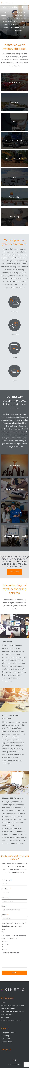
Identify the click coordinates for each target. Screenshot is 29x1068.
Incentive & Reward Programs (12, 1011)
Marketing (5, 1017)
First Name (6, 880)
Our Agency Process (8, 1033)
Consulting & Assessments (11, 1020)
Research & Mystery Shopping (12, 1005)
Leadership (5, 1036)
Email (4, 906)
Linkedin (16, 1060)
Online (5, 947)
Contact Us (6, 1050)
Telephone (6, 944)
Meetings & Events (8, 1008)
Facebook (13, 1060)
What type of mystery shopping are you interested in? (14, 937)
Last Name (6, 889)
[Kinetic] (7, 2)
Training (4, 1002)
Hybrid (5, 949)
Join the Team (6, 1042)
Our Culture (5, 1039)
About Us (5, 1028)
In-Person (6, 942)
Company (5, 897)
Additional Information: (10, 953)
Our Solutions (7, 998)
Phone (4, 915)
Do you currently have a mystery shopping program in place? (14, 924)
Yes (4, 929)
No (4, 932)
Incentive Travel (7, 1014)
